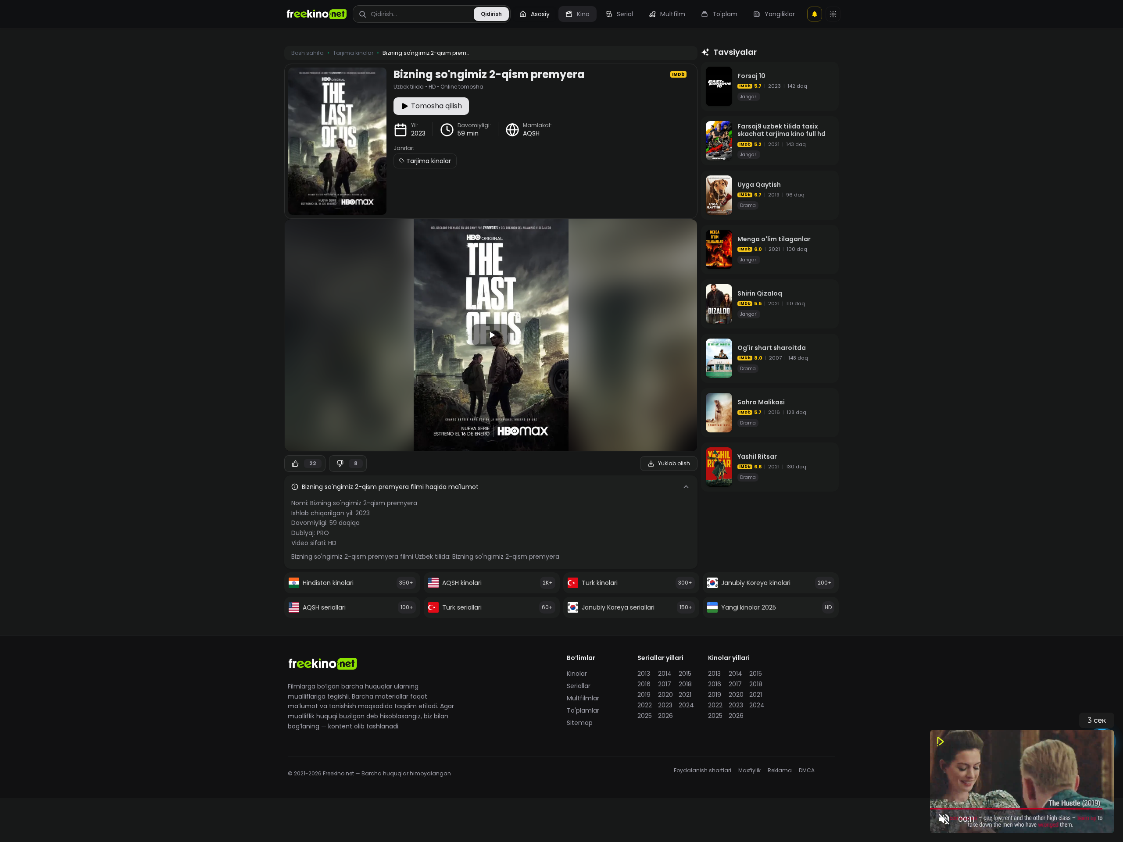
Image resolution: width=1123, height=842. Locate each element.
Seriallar (578, 685)
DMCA (807, 770)
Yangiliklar (780, 14)
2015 (685, 673)
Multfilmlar (583, 698)
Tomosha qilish (436, 106)
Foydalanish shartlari (702, 770)
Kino (583, 14)
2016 (644, 684)
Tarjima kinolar (428, 161)
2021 (685, 694)
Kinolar (577, 673)
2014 (665, 673)
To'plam (724, 14)
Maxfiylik (749, 770)
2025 (644, 715)
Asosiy (540, 14)
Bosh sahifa (307, 53)
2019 (644, 694)
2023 (418, 133)
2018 (685, 684)
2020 (665, 694)
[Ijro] (491, 335)
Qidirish (491, 14)
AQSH (531, 133)
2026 (665, 715)
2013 (643, 673)
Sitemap (580, 722)
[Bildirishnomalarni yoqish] (814, 14)
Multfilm (672, 14)
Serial (625, 14)
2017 (664, 684)
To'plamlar (583, 710)
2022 (644, 705)
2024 (686, 705)
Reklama (780, 770)
